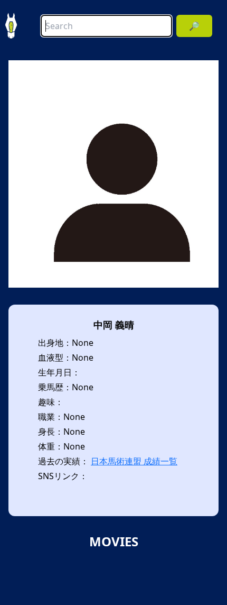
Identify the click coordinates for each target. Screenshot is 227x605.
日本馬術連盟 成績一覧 (134, 461)
